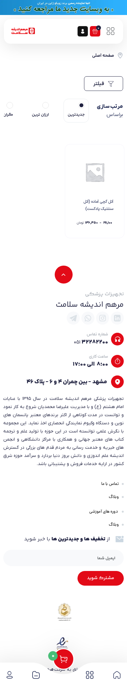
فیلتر (99, 83)
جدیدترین (76, 114)
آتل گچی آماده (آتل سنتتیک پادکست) (98, 205)
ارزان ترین (40, 114)
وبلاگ (114, 497)
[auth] (83, 31)
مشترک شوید (100, 578)
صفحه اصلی (103, 55)
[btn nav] (110, 31)
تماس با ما (110, 484)
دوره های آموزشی (104, 511)
